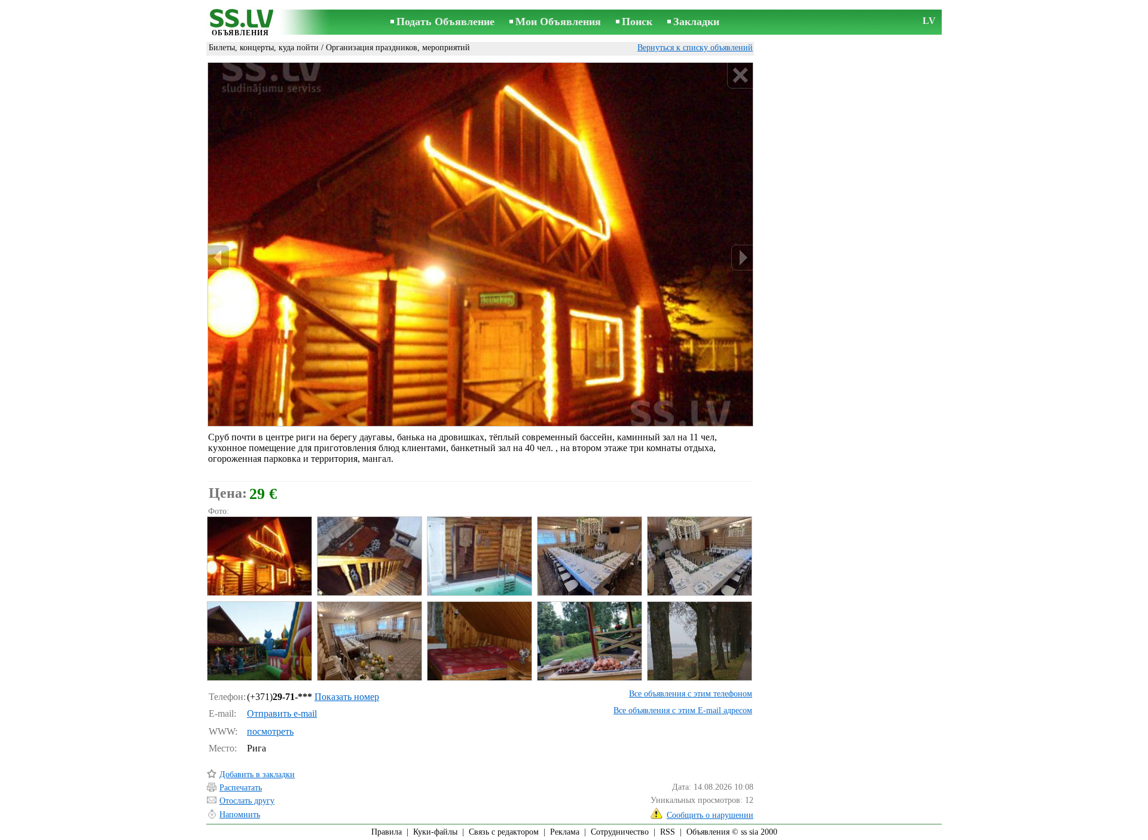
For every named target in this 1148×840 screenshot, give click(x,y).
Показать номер (347, 697)
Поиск (637, 22)
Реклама (564, 831)
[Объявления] (240, 23)
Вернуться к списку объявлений (695, 47)
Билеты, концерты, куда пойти (264, 47)
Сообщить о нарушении (710, 815)
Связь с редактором (504, 831)
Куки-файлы (435, 831)
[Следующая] (742, 257)
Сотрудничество (620, 831)
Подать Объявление (445, 22)
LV (929, 21)
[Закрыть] (740, 76)
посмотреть (270, 731)
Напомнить (239, 814)
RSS (667, 831)
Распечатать (240, 787)
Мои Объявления (558, 22)
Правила (386, 831)
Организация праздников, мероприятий (398, 47)
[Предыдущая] (219, 257)
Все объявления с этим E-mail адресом (682, 710)
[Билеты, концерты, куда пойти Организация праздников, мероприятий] (259, 556)
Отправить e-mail (282, 713)
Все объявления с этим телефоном (690, 693)
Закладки (696, 22)
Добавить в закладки (257, 774)
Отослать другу (246, 800)
